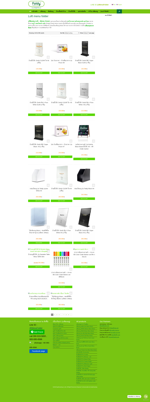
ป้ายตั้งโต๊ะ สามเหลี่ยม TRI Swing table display (85, 371)
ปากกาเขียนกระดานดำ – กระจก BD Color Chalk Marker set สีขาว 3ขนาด (84, 255)
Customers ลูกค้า (57, 328)
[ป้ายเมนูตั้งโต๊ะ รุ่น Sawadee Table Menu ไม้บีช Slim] (39, 250)
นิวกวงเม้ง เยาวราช (115, 332)
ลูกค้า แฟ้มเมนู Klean (58, 335)
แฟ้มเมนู (42, 11)
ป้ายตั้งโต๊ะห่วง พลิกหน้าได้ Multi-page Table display (85, 375)
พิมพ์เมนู (50, 11)
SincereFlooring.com (114, 337)
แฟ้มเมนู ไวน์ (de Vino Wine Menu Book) (86, 350)
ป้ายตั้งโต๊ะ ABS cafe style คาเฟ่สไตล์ (85, 378)
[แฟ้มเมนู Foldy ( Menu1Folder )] (36, 4)
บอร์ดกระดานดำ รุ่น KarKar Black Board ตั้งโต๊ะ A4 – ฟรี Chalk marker (84, 147)
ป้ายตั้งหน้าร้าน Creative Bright (83, 361)
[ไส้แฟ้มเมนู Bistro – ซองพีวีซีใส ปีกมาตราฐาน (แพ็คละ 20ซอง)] (39, 217)
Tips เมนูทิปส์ (56, 340)
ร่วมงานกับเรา (56, 347)
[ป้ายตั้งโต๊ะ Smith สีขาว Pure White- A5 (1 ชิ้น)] (84, 89)
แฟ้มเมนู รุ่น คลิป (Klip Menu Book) (85, 333)
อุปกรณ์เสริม (82, 11)
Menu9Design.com (104, 325)
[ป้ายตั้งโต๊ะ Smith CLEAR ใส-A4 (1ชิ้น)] (61, 175)
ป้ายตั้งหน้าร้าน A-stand (82, 354)
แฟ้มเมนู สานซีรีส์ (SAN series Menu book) (85, 342)
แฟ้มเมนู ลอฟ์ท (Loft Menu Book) (84, 326)
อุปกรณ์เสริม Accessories (82, 352)
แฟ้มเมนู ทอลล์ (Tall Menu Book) (84, 335)
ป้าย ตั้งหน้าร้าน (61, 11)
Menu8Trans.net (114, 328)
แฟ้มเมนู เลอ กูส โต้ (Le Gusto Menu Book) (85, 346)
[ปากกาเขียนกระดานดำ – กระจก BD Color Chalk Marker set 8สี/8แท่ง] (61, 259)
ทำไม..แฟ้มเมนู (93, 11)
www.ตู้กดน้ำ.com (115, 334)
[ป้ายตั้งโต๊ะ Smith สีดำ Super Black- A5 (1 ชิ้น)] (39, 131)
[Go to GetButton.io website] (146, 400)
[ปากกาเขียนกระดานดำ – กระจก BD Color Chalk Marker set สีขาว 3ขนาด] (84, 249)
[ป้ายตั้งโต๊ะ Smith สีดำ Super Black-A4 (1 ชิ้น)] (84, 217)
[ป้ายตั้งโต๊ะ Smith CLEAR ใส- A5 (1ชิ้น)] (61, 89)
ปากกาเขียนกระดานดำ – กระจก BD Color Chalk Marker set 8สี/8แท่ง (61, 275)
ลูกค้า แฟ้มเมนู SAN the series (60, 338)
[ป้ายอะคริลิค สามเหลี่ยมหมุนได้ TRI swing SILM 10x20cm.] (39, 293)
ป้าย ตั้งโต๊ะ (71, 11)
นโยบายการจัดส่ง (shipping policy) (61, 342)
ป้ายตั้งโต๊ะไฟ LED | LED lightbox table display (85, 381)
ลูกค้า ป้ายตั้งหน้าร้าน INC (59, 331)
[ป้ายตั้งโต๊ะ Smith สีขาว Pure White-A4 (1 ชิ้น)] (61, 217)
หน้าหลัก (35, 11)
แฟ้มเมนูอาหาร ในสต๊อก (82, 324)
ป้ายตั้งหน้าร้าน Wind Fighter (83, 366)
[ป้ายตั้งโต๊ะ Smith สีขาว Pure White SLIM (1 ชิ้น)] (39, 89)
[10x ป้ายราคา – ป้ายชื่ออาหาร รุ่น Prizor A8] (61, 47)
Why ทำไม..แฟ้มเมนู (58, 324)
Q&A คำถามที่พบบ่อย (58, 326)
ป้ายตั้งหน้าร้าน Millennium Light (84, 363)
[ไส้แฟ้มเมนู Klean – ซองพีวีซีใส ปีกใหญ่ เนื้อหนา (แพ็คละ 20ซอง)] (61, 293)
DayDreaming (94, 387)
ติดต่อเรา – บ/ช (56, 344)
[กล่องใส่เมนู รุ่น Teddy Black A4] (84, 175)
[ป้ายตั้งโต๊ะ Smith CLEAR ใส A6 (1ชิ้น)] (39, 47)
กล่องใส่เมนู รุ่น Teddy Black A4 (84, 188)
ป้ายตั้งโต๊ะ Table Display (82, 368)
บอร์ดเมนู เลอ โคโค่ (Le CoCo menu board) (85, 338)
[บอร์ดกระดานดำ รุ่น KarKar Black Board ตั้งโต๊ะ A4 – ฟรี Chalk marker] (84, 131)
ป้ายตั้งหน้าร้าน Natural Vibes (83, 359)
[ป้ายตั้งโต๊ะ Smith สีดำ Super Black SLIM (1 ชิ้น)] (84, 47)
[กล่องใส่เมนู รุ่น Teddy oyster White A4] (39, 175)
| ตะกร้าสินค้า (105, 11)
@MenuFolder (35, 328)
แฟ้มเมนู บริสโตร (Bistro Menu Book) (85, 328)
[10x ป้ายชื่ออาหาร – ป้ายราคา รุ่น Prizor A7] (61, 131)
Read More (39, 242)
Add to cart (38, 72)
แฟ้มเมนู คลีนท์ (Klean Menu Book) (85, 331)
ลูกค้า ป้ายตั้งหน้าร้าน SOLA (60, 333)
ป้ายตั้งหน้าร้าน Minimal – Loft (83, 356)
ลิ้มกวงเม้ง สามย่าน (114, 330)
